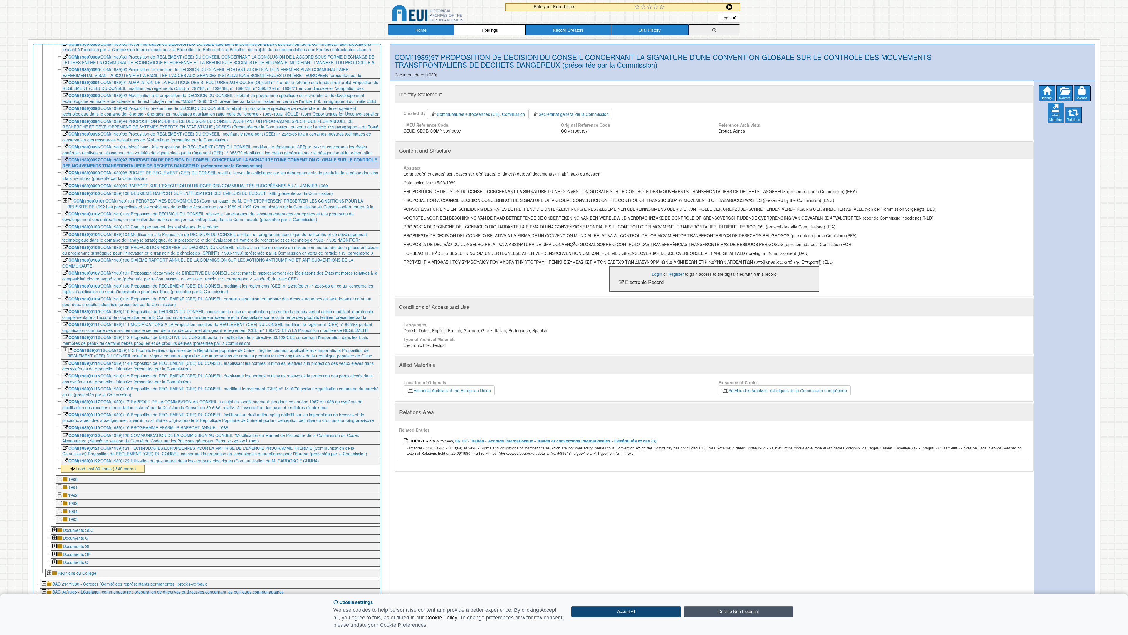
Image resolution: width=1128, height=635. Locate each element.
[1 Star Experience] (638, 7)
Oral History (650, 30)
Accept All (626, 611)
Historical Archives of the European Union (452, 390)
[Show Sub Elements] (64, 201)
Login (727, 18)
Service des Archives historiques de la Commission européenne (787, 390)
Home (421, 30)
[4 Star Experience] (656, 7)
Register (676, 274)
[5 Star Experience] (662, 7)
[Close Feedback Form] (729, 7)
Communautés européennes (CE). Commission (481, 114)
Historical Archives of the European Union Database (444, 14)
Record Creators (568, 30)
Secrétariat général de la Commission (574, 114)
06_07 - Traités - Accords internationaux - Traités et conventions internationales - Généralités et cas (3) (556, 441)
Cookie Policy (441, 618)
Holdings (490, 30)
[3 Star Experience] (650, 7)
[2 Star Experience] (644, 7)
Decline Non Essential (738, 611)
